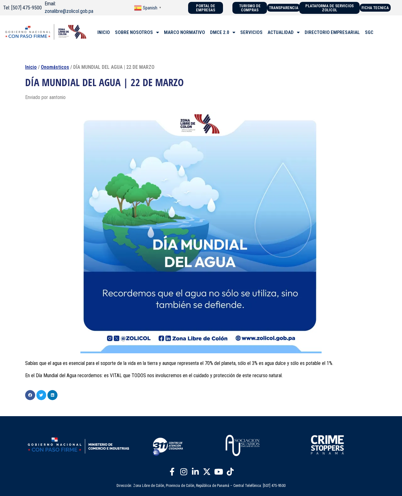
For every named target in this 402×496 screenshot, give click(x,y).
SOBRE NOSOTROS (134, 32)
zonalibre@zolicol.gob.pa (69, 11)
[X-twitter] (207, 472)
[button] (30, 395)
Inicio (31, 67)
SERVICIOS (251, 32)
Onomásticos (55, 67)
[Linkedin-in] (195, 472)
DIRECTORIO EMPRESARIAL (332, 32)
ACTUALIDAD (281, 32)
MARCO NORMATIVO (184, 32)
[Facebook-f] (172, 472)
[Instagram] (183, 472)
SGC (369, 32)
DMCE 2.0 (219, 32)
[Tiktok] (230, 472)
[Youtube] (218, 472)
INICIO (103, 32)
